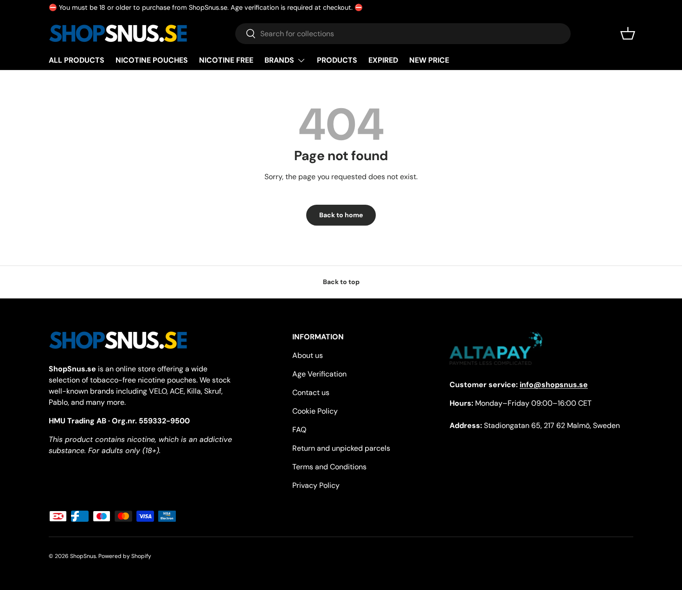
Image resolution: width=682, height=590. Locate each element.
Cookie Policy (315, 411)
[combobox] (403, 33)
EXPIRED (383, 60)
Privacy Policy (316, 485)
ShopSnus (83, 556)
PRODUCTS (337, 60)
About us (307, 355)
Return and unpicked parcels (341, 448)
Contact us (310, 392)
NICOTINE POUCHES (152, 60)
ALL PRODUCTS (76, 60)
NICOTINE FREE (226, 60)
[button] (628, 33)
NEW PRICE (429, 60)
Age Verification (319, 374)
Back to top (341, 282)
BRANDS (279, 60)
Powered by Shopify (124, 556)
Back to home (341, 215)
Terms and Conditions (329, 467)
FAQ (299, 429)
